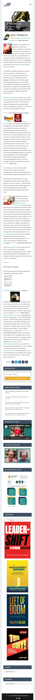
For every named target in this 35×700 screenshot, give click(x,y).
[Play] (5, 438)
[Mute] (27, 438)
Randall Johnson (7, 97)
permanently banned (9, 234)
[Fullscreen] (29, 438)
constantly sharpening (16, 247)
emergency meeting (18, 64)
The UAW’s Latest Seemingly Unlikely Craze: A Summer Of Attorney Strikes (17, 403)
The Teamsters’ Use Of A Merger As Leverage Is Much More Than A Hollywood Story (17, 414)
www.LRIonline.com (8, 350)
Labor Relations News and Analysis (19, 695)
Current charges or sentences (11, 315)
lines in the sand (19, 60)
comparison (6, 75)
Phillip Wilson (12, 27)
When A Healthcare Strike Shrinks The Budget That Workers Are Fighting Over (17, 408)
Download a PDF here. (9, 290)
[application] (17, 432)
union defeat (12, 168)
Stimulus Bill (19, 304)
